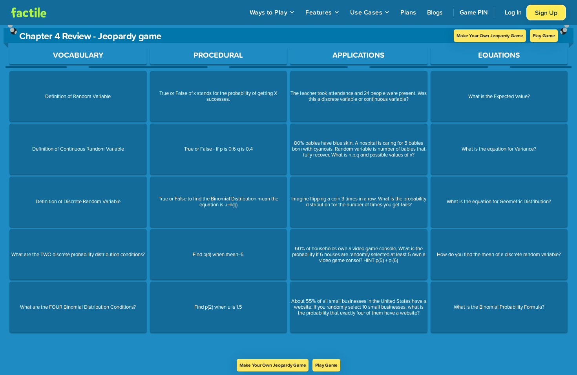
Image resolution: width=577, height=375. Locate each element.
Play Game (544, 35)
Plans (408, 12)
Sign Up (546, 12)
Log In (513, 12)
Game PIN (474, 12)
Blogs (435, 12)
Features (318, 12)
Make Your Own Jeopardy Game (489, 35)
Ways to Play (269, 12)
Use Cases (366, 12)
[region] (288, 192)
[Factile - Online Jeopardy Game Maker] (28, 12)
